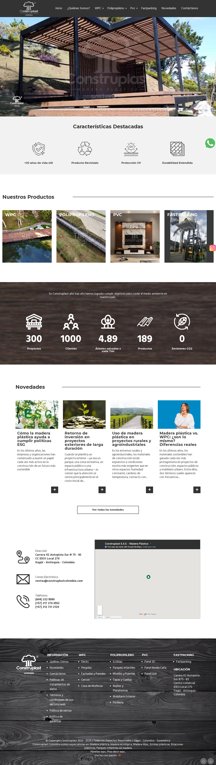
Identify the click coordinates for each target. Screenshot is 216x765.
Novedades (57, 668)
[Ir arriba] (211, 761)
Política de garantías (56, 719)
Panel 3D (150, 662)
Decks (85, 662)
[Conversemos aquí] (210, 143)
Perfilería (118, 702)
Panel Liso (151, 674)
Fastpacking (183, 662)
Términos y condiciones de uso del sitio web (61, 700)
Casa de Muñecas (92, 686)
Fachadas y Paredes (93, 674)
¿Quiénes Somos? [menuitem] (78, 8)
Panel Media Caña (155, 668)
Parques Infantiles (124, 668)
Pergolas (86, 668)
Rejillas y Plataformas (120, 688)
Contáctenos (58, 674)
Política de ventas (61, 711)
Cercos (85, 680)
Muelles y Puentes (124, 674)
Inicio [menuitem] (58, 8)
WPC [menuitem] (98, 8)
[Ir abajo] (204, 761)
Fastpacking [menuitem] (149, 8)
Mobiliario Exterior (124, 696)
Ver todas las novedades (108, 510)
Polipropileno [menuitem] (116, 8)
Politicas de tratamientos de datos (60, 685)
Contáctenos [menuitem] (189, 8)
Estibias (117, 662)
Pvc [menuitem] (132, 8)
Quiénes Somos (59, 662)
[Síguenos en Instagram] (212, 248)
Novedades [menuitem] (169, 8)
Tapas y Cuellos (122, 680)
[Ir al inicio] (29, 8)
